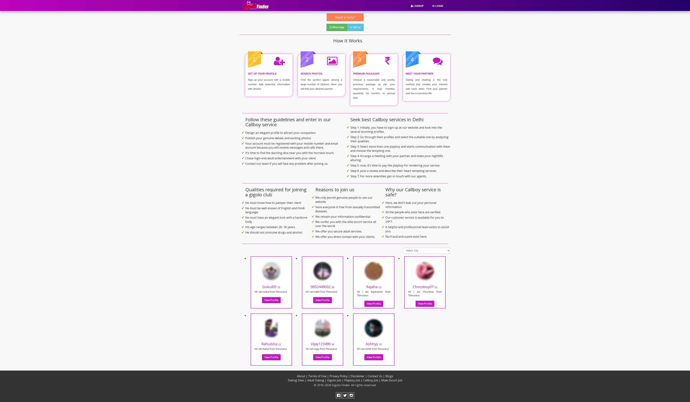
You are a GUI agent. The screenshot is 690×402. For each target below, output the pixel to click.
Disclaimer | (359, 376)
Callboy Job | (372, 380)
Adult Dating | (316, 380)
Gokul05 (271, 286)
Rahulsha (271, 343)
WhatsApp (338, 27)
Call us (356, 27)
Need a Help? (345, 17)
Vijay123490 (322, 343)
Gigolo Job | (335, 380)
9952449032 (322, 286)
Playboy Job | (353, 380)
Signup (419, 6)
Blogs (389, 376)
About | (302, 376)
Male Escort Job (391, 380)
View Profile (271, 300)
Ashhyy (374, 343)
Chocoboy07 (425, 286)
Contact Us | (376, 376)
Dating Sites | (297, 380)
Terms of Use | (318, 376)
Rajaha (373, 286)
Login (438, 6)
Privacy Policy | (340, 376)
